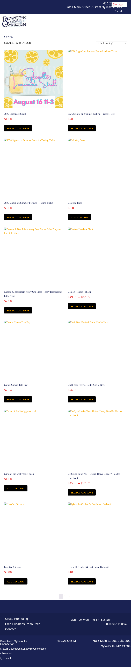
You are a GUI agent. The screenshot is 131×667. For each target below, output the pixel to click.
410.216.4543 (66, 640)
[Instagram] (57, 3)
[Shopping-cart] (78, 607)
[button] (80, 21)
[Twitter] (46, 3)
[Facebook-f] (41, 3)
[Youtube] (52, 3)
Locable (7, 658)
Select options (18, 128)
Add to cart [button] (80, 217)
